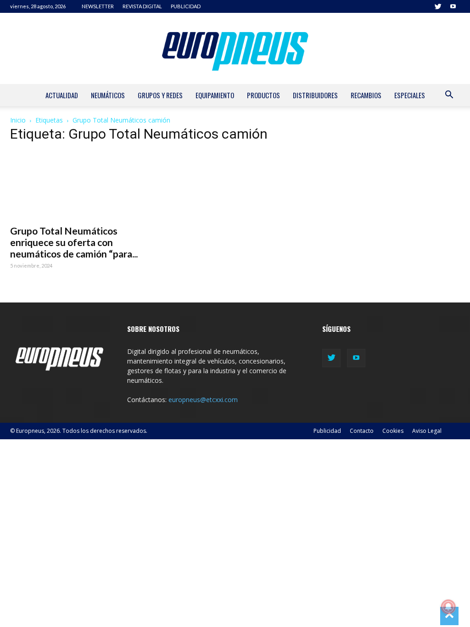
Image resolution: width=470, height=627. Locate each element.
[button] (449, 95)
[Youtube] (453, 6)
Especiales (409, 95)
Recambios (366, 95)
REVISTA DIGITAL (142, 6)
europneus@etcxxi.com (203, 399)
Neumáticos (108, 95)
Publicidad (327, 431)
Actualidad (61, 95)
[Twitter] (438, 6)
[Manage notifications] (448, 606)
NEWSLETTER (98, 6)
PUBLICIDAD (186, 6)
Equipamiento (215, 95)
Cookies (392, 431)
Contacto (362, 431)
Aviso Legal (427, 431)
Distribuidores (315, 95)
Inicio (18, 120)
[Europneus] (235, 48)
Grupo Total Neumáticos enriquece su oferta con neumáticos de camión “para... (74, 242)
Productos (263, 95)
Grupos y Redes (160, 95)
